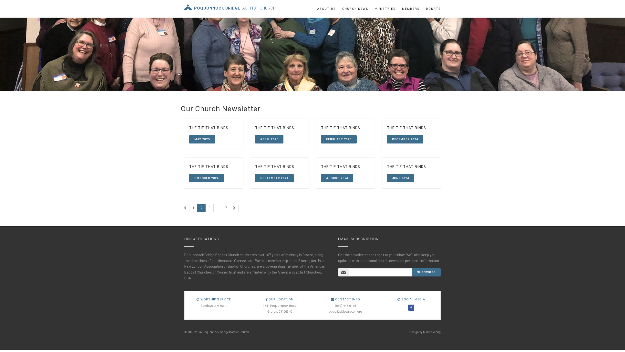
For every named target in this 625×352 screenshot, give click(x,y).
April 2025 (269, 139)
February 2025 (339, 139)
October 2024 (206, 178)
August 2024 (337, 178)
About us (326, 9)
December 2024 (405, 139)
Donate (433, 9)
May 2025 (202, 139)
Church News (355, 9)
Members (410, 9)
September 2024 (274, 178)
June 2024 (400, 178)
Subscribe (426, 272)
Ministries (385, 9)
